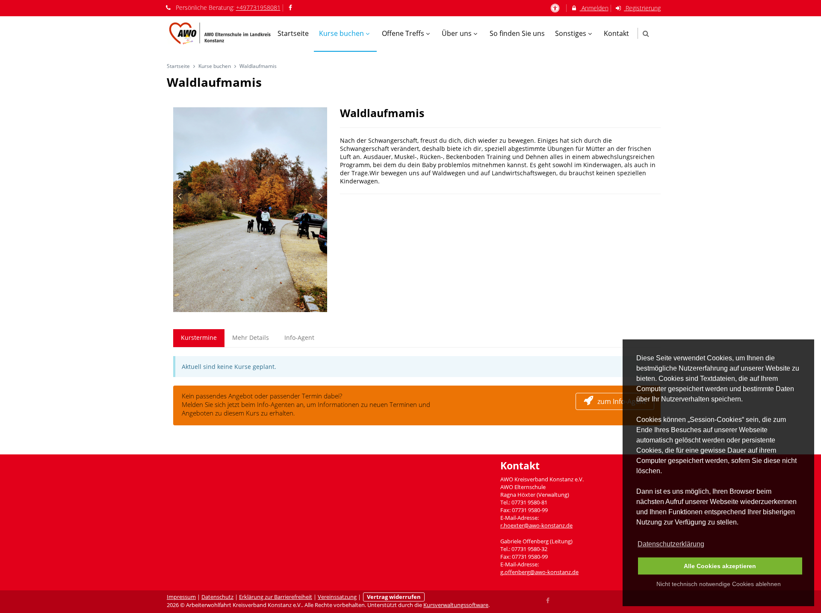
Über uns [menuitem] (457, 33)
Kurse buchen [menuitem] (341, 33)
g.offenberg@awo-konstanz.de (539, 572)
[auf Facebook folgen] (291, 7)
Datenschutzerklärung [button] (671, 544)
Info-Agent (299, 337)
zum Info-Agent (621, 401)
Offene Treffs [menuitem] (403, 33)
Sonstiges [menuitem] (570, 33)
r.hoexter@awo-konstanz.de (536, 525)
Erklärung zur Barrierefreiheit (275, 597)
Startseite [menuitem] (293, 33)
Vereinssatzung (337, 597)
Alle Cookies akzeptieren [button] (720, 566)
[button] (646, 33)
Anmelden (594, 8)
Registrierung (642, 8)
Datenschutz (217, 597)
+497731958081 (258, 7)
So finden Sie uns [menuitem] (517, 33)
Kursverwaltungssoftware (455, 605)
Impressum (181, 597)
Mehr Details (250, 337)
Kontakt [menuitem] (616, 33)
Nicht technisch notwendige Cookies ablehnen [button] (718, 584)
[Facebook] (548, 600)
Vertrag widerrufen (394, 597)
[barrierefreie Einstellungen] (555, 8)
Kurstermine (199, 337)
